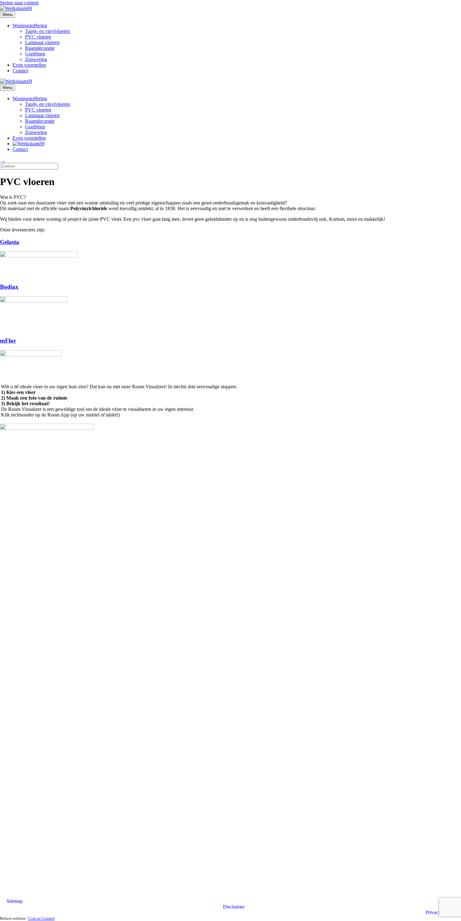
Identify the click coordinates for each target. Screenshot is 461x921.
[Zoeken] (3, 160)
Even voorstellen (29, 65)
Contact (20, 70)
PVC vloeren (38, 36)
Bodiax (9, 286)
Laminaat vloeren (42, 42)
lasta (13, 242)
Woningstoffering (30, 25)
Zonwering (36, 59)
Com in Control (41, 918)
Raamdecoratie (40, 48)
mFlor (8, 340)
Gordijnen (35, 53)
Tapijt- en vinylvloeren (47, 31)
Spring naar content (19, 2)
